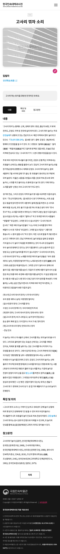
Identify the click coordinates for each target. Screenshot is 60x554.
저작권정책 (43, 502)
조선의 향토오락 (16, 140)
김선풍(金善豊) (9, 80)
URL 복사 (55, 71)
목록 (30, 475)
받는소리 (29, 373)
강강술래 (6, 135)
